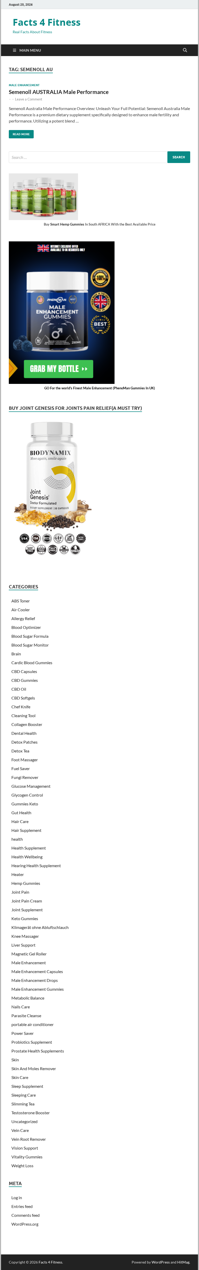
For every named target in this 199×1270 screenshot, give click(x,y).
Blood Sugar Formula (29, 636)
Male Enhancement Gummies (37, 989)
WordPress (161, 1262)
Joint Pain (20, 891)
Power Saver (22, 1033)
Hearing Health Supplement (36, 865)
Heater (17, 874)
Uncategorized (24, 1121)
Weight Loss (22, 1165)
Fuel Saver (20, 768)
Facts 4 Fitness (47, 22)
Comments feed (25, 1215)
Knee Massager (25, 936)
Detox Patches (24, 741)
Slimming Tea (22, 1103)
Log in (16, 1197)
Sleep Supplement (27, 1086)
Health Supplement (28, 847)
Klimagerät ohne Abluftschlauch (40, 927)
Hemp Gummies (25, 883)
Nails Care (20, 1006)
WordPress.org (24, 1223)
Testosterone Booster (30, 1112)
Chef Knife (20, 706)
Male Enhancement (24, 85)
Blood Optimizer (26, 627)
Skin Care (19, 1077)
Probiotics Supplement (31, 1042)
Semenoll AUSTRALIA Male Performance (59, 92)
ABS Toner (20, 600)
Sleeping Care (23, 1094)
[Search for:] (99, 157)
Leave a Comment (28, 99)
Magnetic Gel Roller (29, 953)
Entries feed (22, 1206)
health (17, 839)
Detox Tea (20, 750)
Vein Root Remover (28, 1139)
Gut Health (21, 812)
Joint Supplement (27, 909)
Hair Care (20, 821)
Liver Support (23, 944)
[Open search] (185, 50)
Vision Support (24, 1147)
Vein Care (20, 1130)
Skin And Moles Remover (33, 1068)
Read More (19, 133)
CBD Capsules (24, 671)
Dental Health (24, 733)
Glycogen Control (27, 794)
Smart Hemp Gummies (67, 224)
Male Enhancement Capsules (37, 971)
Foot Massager (24, 759)
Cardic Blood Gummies (31, 662)
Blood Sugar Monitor (30, 644)
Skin (15, 1059)
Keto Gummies (24, 918)
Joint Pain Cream (26, 900)
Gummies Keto (24, 803)
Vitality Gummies (26, 1156)
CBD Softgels (23, 697)
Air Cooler (20, 609)
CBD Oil (18, 689)
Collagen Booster (26, 724)
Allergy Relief (23, 618)
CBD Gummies (24, 680)
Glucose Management (31, 786)
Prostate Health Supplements (37, 1050)
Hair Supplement (26, 830)
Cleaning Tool (23, 715)
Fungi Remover (24, 777)
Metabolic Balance (27, 997)
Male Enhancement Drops (34, 980)
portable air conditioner (32, 1024)
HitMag (183, 1262)
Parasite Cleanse (26, 1015)
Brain (16, 653)
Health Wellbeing (26, 856)
